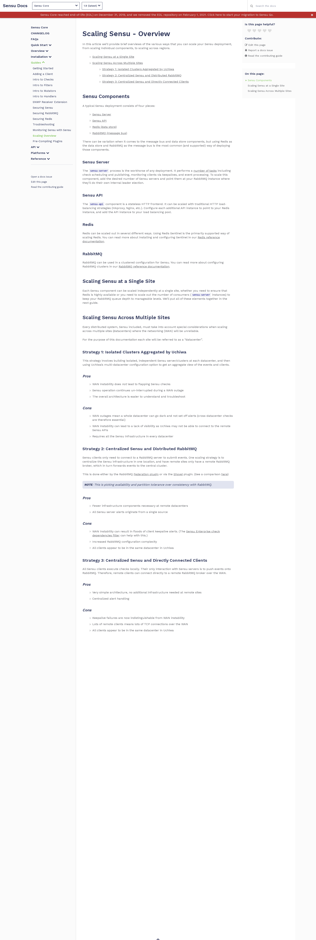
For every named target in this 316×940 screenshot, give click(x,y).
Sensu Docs (15, 5)
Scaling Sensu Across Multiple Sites (117, 63)
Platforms (38, 153)
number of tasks (205, 170)
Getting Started (43, 68)
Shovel (178, 474)
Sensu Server (101, 114)
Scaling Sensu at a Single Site (113, 56)
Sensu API (99, 120)
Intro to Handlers (44, 96)
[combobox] (281, 6)
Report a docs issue (260, 50)
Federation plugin (146, 474)
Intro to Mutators (44, 91)
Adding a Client (43, 74)
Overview (38, 51)
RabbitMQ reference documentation (144, 266)
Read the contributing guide (47, 187)
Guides (36, 62)
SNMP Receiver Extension (50, 102)
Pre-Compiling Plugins (47, 141)
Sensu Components (260, 80)
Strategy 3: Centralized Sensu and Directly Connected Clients (145, 81)
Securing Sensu (43, 107)
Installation (40, 56)
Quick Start (40, 45)
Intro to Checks (43, 79)
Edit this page (39, 181)
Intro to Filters (42, 85)
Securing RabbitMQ (45, 113)
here (224, 474)
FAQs (34, 39)
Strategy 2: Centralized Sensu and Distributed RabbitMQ (141, 75)
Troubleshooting (43, 124)
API (34, 147)
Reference (39, 158)
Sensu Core (39, 27)
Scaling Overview (44, 135)
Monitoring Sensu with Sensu (52, 130)
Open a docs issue (41, 176)
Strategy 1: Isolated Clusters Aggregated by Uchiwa (138, 69)
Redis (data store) (104, 127)
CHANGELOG (40, 33)
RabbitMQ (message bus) (109, 133)
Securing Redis (42, 119)
